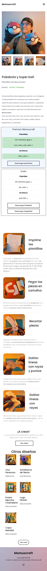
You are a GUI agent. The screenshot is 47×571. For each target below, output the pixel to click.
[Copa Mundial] (10, 517)
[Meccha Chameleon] (10, 487)
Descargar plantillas (23, 163)
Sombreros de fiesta (26, 471)
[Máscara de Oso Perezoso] (10, 459)
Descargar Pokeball (23, 205)
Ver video (24, 443)
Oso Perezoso (10, 471)
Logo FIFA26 (23, 499)
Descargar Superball (23, 211)
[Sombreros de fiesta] (25, 459)
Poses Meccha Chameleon (11, 500)
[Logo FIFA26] (25, 487)
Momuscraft (9, 4)
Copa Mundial (9, 529)
